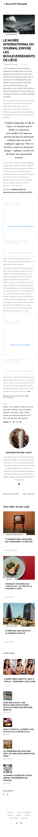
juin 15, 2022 (24, 64)
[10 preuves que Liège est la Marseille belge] (19, 615)
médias (27, 412)
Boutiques (14, 818)
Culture (8, 34)
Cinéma (18, 815)
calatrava (15, 410)
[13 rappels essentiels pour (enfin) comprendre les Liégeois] (19, 768)
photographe (12, 418)
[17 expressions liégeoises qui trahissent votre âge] (19, 523)
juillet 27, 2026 (7, 758)
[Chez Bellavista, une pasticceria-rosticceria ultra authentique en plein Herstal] (19, 695)
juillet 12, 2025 (9, 642)
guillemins (6, 412)
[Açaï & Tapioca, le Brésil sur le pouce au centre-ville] (19, 722)
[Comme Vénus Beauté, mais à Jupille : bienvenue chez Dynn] (19, 667)
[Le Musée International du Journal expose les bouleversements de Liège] (19, 438)
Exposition (27, 410)
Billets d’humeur (24, 812)
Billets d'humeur (12, 534)
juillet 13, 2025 (9, 597)
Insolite (20, 534)
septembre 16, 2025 (11, 550)
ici (29, 391)
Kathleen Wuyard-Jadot (11, 64)
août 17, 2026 (7, 685)
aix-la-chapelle (14, 407)
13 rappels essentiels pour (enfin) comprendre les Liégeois (17, 777)
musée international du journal (14, 415)
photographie (23, 418)
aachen (5, 407)
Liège (22, 412)
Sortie (14, 34)
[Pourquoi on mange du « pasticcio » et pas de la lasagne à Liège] (19, 568)
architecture (24, 407)
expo (21, 410)
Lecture (25, 818)
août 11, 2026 (6, 712)
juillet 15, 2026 (7, 783)
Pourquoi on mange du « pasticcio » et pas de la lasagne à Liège (18, 586)
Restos (28, 815)
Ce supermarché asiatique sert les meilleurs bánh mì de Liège (19, 753)
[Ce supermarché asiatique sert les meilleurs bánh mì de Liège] (19, 744)
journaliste (15, 412)
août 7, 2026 (6, 734)
